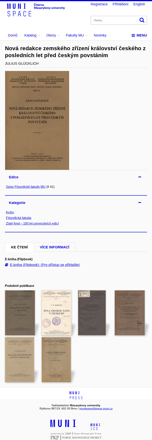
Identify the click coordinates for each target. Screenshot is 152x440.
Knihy (10, 212)
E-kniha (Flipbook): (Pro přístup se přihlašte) (45, 265)
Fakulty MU (75, 35)
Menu (142, 35)
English (139, 4)
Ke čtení (19, 247)
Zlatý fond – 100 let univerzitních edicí (32, 223)
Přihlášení (120, 4)
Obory (51, 35)
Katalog (30, 35)
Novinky (100, 35)
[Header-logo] (36, 15)
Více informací (54, 247)
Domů (12, 35)
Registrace (99, 4)
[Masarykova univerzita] (63, 426)
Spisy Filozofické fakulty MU (26, 186)
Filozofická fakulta (18, 218)
